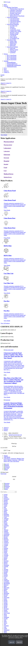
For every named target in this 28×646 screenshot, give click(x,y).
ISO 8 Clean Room (11, 59)
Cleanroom (13, 458)
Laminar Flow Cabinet (15, 31)
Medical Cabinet (14, 49)
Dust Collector (13, 37)
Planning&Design (11, 62)
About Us (6, 70)
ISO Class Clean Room (13, 461)
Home (5, 4)
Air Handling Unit (14, 38)
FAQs (5, 68)
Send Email (3, 473)
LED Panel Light (14, 23)
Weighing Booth (14, 34)
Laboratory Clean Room (16, 10)
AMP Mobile (7, 457)
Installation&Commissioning (14, 65)
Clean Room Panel (14, 18)
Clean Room (7, 458)
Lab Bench (12, 52)
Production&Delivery (12, 63)
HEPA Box (13, 45)
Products (6, 6)
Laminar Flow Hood (15, 30)
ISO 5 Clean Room (11, 55)
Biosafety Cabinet (14, 32)
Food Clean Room (14, 14)
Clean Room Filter (11, 39)
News (5, 69)
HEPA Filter (13, 44)
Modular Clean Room (12, 7)
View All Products (5, 323)
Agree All (12, 642)
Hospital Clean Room (15, 13)
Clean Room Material (12, 17)
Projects (6, 54)
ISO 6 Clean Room (11, 56)
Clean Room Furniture (12, 47)
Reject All (19, 642)
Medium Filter (13, 42)
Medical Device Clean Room (17, 16)
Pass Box (12, 27)
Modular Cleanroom (12, 460)
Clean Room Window (15, 21)
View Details (4, 135)
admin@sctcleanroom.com (15, 434)
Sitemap (6, 455)
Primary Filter (13, 41)
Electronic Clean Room (15, 11)
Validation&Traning (12, 66)
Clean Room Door (14, 20)
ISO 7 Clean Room (11, 58)
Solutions (6, 61)
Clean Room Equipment (13, 24)
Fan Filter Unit (13, 25)
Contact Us (6, 72)
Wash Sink (12, 48)
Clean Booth (13, 35)
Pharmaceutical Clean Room (17, 8)
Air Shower (13, 28)
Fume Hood (13, 51)
